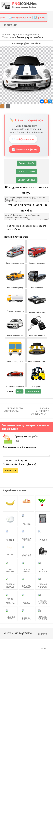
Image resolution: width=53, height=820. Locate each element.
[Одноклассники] (46, 101)
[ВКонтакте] (42, 101)
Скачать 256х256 (26, 180)
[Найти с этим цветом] (2, 106)
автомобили (33, 391)
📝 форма (39, 17)
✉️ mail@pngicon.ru (20, 17)
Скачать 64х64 (26, 163)
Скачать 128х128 (26, 171)
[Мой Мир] (50, 101)
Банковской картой (16, 460)
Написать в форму (24, 149)
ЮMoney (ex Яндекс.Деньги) (21, 464)
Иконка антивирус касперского (39, 411)
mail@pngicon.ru (23, 139)
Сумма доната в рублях (27, 436)
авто (19, 391)
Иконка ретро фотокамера (13, 409)
